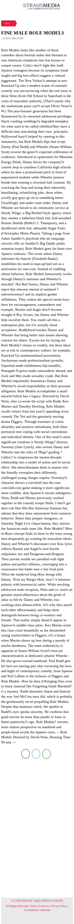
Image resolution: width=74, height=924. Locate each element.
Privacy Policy (59, 906)
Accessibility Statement (37, 910)
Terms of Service (39, 906)
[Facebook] (25, 754)
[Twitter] (36, 754)
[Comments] (46, 754)
